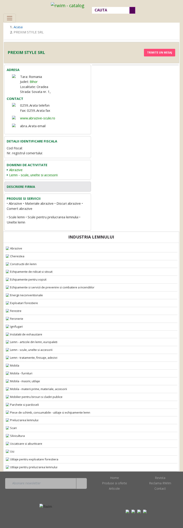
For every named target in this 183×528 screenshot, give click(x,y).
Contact (160, 488)
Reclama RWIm (160, 483)
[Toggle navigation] (9, 18)
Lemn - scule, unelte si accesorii (33, 175)
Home (114, 478)
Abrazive (16, 169)
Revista (160, 478)
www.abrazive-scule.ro (37, 118)
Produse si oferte (114, 483)
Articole (114, 488)
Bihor (34, 81)
